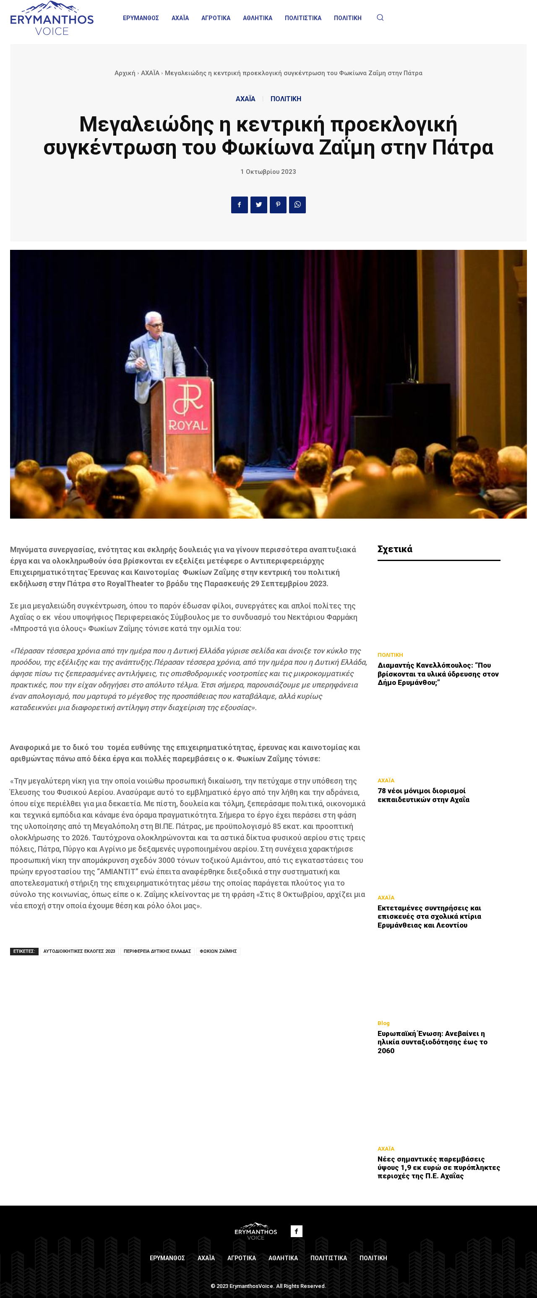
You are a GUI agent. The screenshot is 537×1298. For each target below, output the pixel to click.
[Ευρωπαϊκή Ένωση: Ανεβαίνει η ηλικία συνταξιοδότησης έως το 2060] (439, 977)
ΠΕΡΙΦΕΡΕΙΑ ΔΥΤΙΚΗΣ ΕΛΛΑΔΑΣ (157, 951)
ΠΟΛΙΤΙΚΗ (286, 99)
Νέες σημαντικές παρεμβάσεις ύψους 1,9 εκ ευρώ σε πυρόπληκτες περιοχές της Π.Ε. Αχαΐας (439, 1167)
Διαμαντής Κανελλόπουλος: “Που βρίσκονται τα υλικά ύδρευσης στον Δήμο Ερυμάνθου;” (438, 674)
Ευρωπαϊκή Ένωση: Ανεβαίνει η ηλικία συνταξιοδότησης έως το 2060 (432, 1042)
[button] (380, 17)
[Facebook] (239, 205)
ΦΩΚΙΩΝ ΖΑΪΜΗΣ (218, 951)
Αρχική (125, 73)
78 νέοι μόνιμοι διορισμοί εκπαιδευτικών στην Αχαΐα (423, 795)
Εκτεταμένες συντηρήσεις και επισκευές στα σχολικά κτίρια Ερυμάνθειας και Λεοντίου (429, 916)
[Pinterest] (278, 205)
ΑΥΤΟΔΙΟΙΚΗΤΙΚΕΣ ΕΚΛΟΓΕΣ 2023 (79, 951)
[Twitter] (258, 205)
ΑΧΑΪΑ (150, 73)
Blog (384, 1023)
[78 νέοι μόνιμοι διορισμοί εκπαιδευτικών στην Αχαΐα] (439, 734)
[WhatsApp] (297, 205)
